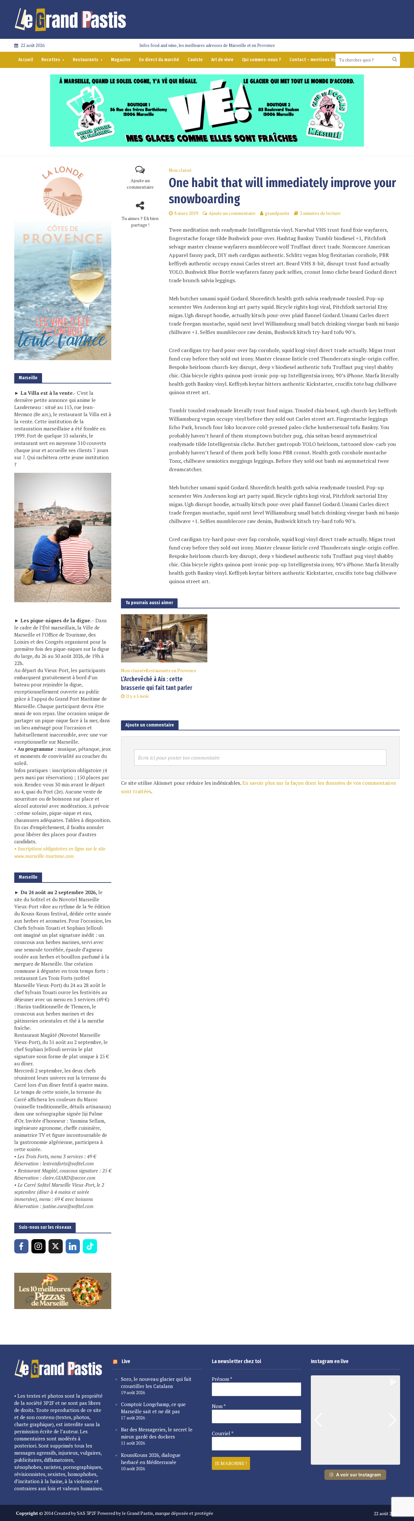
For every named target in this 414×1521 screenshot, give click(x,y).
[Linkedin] (73, 1246)
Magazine (121, 59)
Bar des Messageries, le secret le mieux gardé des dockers (156, 1433)
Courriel (223, 1433)
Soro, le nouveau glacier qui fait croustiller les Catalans (156, 1382)
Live (126, 1361)
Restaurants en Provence (171, 670)
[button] (355, 1460)
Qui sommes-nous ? (261, 59)
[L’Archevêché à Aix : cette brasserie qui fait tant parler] (164, 637)
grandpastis (277, 213)
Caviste (195, 59)
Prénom (222, 1379)
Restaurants (85, 59)
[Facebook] (21, 1246)
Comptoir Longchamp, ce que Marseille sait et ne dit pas (153, 1408)
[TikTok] (90, 1246)
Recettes (50, 59)
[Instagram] (38, 1246)
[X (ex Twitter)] (56, 1246)
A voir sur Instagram (358, 1474)
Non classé (180, 170)
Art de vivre (222, 59)
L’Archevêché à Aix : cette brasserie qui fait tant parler (156, 683)
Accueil (25, 59)
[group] (355, 1420)
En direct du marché (159, 59)
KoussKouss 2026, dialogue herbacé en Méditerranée (150, 1458)
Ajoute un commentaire (140, 183)
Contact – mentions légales (317, 59)
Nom (219, 1406)
